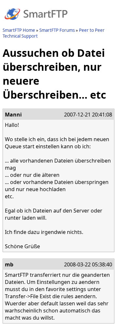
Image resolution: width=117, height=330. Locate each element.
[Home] (36, 23)
